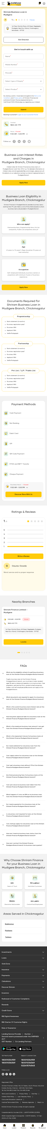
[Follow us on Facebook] (14, 141)
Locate (23, 642)
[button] (23, 682)
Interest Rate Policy (8, 1096)
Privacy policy (18, 98)
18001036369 (8, 1063)
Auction (28, 1034)
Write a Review (23, 556)
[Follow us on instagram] (24, 141)
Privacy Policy (23, 1094)
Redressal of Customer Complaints (15, 999)
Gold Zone (6, 964)
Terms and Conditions (9, 1094)
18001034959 (8, 1060)
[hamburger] (4, 3)
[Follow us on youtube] (29, 141)
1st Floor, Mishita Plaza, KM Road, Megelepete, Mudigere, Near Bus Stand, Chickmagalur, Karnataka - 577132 (23, 630)
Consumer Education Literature (12, 1099)
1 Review (32, 20)
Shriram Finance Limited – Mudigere (15, 611)
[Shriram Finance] (14, 3)
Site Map (34, 1094)
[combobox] (23, 81)
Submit (23, 109)
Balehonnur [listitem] (9, 924)
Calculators (6, 981)
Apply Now (23, 183)
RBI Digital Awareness (10, 1016)
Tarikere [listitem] (8, 937)
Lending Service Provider (11, 1034)
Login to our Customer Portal (28, 114)
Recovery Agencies (28, 1102)
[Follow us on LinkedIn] (19, 141)
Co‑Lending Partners (23, 1041)
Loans (4, 958)
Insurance (5, 969)
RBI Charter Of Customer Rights (14, 1022)
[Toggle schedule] (27, 134)
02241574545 (28, 1066)
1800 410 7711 (15, 125)
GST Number (7, 1041)
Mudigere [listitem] (8, 930)
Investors (5, 993)
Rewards (5, 1005)
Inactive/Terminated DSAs (10, 1102)
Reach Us (40, 1102)
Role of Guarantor (9, 1028)
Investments (7, 952)
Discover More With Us (23, 494)
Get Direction (23, 40)
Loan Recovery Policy (24, 1096)
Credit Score (7, 1010)
